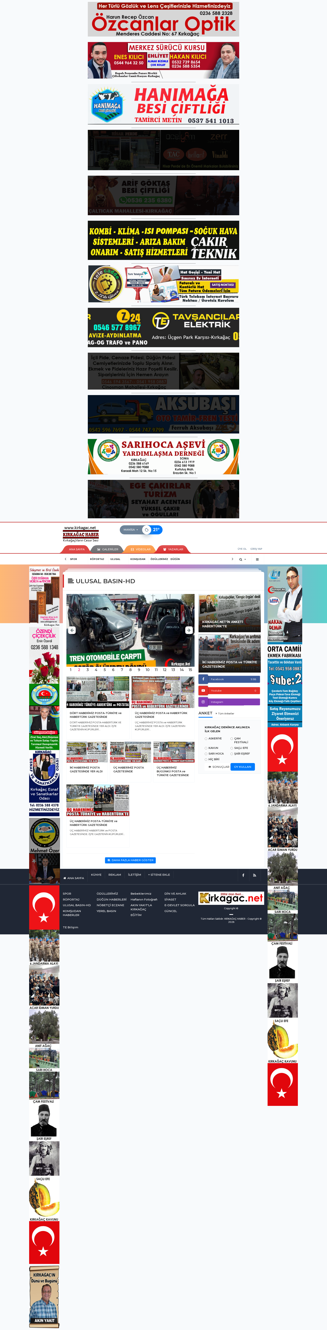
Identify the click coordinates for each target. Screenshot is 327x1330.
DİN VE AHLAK (175, 893)
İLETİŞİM (134, 874)
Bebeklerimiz (141, 893)
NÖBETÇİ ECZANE (110, 905)
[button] (132, 530)
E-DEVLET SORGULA (179, 905)
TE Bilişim (70, 927)
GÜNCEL (170, 911)
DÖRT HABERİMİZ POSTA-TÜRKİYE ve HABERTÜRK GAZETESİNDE (95, 715)
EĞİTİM (136, 915)
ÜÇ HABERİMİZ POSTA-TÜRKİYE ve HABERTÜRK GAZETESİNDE (93, 823)
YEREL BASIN (106, 911)
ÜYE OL (242, 548)
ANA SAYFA (77, 549)
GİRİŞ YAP (256, 548)
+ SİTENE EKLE (159, 874)
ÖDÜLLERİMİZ (159, 559)
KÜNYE (96, 874)
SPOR (73, 559)
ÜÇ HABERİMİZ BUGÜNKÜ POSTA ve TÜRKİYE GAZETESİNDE (173, 771)
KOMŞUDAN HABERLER (72, 913)
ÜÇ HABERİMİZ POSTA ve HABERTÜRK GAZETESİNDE (161, 715)
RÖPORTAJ (97, 559)
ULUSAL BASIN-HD (77, 905)
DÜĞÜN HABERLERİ (112, 899)
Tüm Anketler (226, 713)
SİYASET (170, 899)
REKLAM (114, 874)
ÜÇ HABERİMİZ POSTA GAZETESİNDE (128, 769)
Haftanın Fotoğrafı (144, 899)
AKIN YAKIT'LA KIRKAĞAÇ (141, 907)
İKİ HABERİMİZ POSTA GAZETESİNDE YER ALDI (86, 769)
